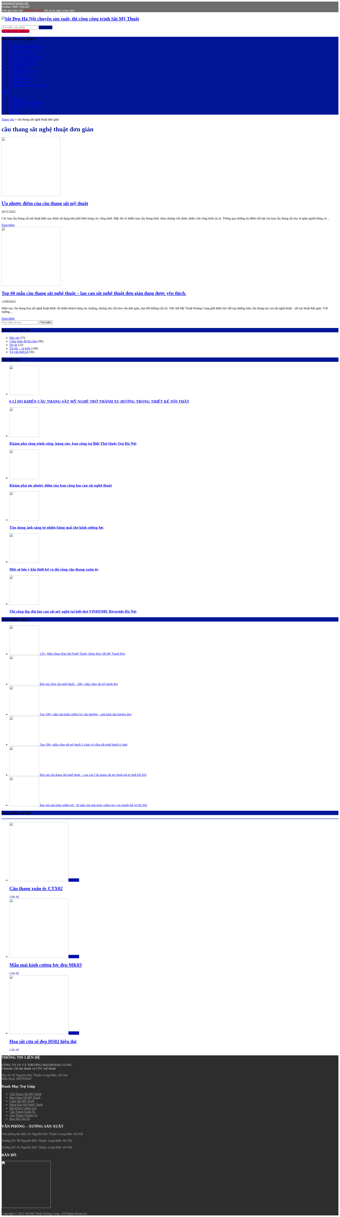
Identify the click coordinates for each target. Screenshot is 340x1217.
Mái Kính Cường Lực (23, 60)
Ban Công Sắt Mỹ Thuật (24, 50)
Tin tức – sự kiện (19, 348)
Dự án (13, 344)
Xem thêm (8, 225)
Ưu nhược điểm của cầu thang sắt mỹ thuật (45, 203)
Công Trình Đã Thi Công (25, 105)
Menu (5, 92)
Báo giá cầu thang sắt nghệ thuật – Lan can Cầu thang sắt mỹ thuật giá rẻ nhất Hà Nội (92, 775)
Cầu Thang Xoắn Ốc (22, 64)
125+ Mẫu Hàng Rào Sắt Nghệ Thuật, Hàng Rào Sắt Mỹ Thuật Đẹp (82, 653)
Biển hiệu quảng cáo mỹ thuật (28, 85)
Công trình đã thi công (23, 341)
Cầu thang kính (19, 67)
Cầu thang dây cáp (21, 78)
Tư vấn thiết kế (18, 352)
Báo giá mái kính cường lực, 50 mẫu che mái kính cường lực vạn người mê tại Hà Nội (93, 805)
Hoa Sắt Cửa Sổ (19, 74)
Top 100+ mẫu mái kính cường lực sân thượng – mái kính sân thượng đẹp (85, 714)
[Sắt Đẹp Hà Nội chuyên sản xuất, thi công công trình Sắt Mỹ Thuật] (70, 18)
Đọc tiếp (73, 880)
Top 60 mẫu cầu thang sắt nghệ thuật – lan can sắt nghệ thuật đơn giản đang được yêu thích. (94, 293)
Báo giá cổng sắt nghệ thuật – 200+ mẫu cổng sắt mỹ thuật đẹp (78, 684)
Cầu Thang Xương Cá (23, 71)
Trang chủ (8, 119)
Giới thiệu (15, 98)
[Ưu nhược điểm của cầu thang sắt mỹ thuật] (31, 195)
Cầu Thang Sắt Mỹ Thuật (25, 46)
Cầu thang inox (19, 81)
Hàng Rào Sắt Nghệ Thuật (26, 57)
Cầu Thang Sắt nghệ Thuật (26, 102)
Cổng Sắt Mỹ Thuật (21, 53)
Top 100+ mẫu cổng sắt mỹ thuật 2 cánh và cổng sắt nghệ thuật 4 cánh (83, 744)
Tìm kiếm (45, 27)
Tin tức (13, 109)
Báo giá (14, 112)
